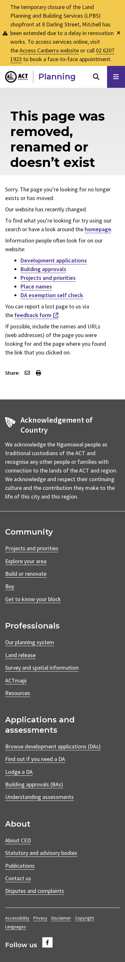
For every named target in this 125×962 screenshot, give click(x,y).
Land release (20, 655)
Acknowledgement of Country (57, 425)
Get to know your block (33, 599)
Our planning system (29, 642)
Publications (20, 865)
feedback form (32, 315)
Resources (17, 693)
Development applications (54, 260)
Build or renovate (25, 573)
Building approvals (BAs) (34, 784)
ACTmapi (16, 680)
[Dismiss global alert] (118, 33)
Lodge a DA (19, 771)
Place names (36, 286)
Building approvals (43, 269)
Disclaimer (61, 918)
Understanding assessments (39, 797)
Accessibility (17, 918)
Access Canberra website (49, 50)
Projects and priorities (48, 277)
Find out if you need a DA (35, 759)
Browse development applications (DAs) (53, 746)
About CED (18, 840)
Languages (15, 927)
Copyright (84, 918)
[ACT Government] (16, 77)
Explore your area (25, 561)
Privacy (40, 918)
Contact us (18, 878)
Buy (9, 586)
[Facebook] (47, 942)
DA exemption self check (52, 295)
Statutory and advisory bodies (41, 853)
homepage (98, 229)
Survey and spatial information (42, 667)
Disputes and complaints (34, 890)
